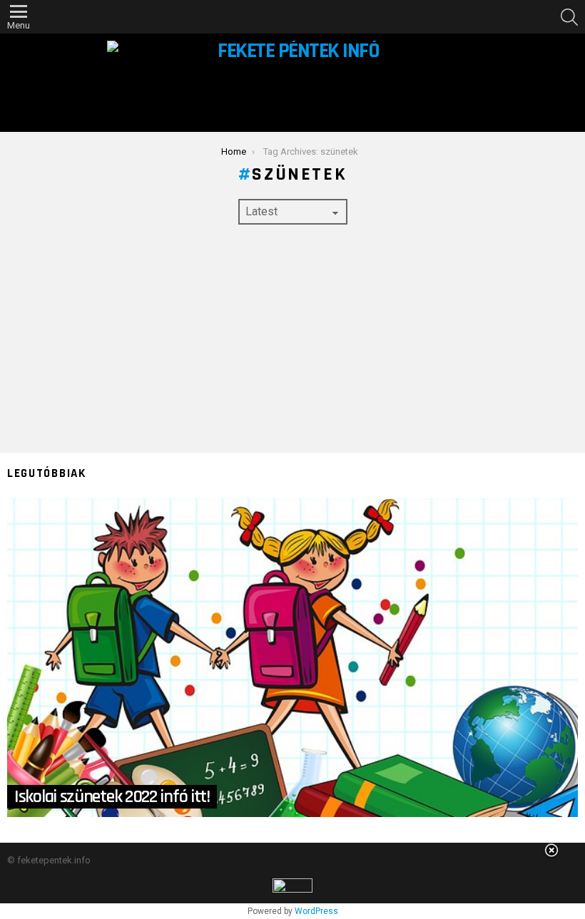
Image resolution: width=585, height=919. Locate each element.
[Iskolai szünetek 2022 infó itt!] (292, 657)
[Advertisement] (292, 338)
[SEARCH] (569, 17)
